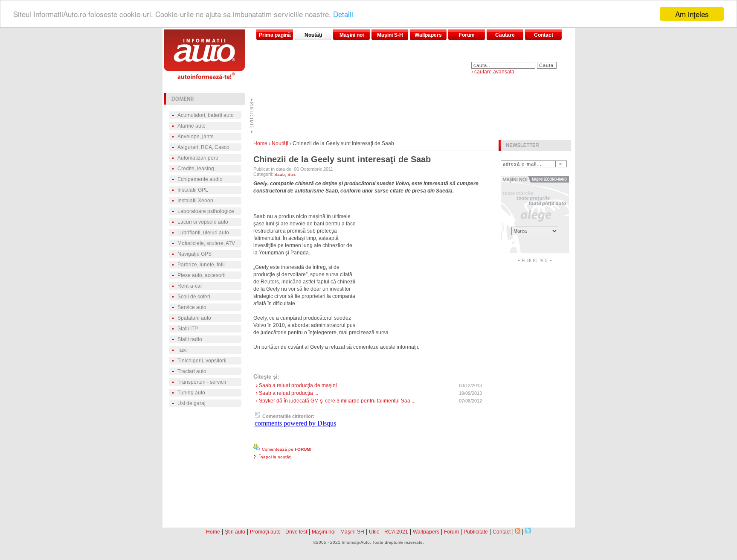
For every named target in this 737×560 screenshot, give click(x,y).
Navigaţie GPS (194, 254)
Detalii (343, 14)
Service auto (191, 307)
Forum (467, 35)
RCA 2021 (396, 532)
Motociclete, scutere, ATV (206, 243)
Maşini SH (352, 532)
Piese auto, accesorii (201, 275)
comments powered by (295, 423)
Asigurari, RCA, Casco (203, 147)
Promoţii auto (265, 532)
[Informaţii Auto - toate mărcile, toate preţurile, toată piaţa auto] (204, 76)
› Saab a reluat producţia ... (287, 393)
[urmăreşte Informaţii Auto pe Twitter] (528, 531)
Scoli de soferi (193, 297)
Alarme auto (191, 126)
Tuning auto (191, 393)
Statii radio (189, 339)
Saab (279, 174)
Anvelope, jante (195, 137)
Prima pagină (275, 35)
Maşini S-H (390, 35)
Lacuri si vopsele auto (202, 222)
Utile (374, 532)
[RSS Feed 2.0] (517, 531)
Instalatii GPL (192, 190)
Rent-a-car (189, 286)
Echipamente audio (200, 179)
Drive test (296, 532)
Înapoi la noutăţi (275, 457)
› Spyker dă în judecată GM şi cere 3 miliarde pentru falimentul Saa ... (335, 401)
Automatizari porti (197, 158)
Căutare (505, 35)
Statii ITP (187, 329)
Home (260, 143)
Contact (543, 35)
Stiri (291, 174)
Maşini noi (351, 35)
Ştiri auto (235, 532)
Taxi (182, 350)
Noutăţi (313, 35)
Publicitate (476, 532)
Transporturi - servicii (201, 382)
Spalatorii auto (194, 318)
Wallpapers (428, 35)
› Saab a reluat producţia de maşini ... (299, 385)
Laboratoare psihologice (205, 211)
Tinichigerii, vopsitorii (201, 361)
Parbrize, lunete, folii (201, 265)
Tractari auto (191, 371)
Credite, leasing (195, 169)
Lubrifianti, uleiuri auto (203, 233)
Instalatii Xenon (195, 201)
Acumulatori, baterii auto (205, 115)
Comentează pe (286, 449)
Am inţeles (692, 14)
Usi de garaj (191, 403)
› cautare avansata (492, 72)
